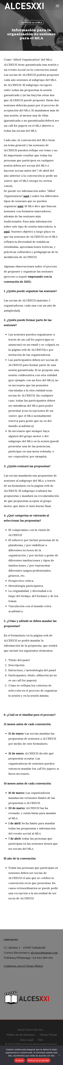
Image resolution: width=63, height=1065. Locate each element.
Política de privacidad (38, 1060)
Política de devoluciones (20, 1034)
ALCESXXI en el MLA (31, 22)
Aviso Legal (26, 1039)
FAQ (40, 1039)
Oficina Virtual (48, 1034)
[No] (59, 1055)
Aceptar (19, 1060)
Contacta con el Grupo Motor (23, 966)
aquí (26, 196)
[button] (57, 5)
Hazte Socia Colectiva (30, 1029)
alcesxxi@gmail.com (44, 952)
